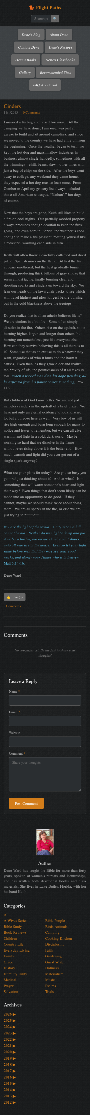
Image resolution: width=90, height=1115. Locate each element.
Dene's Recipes (60, 47)
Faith (49, 950)
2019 (10, 1058)
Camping (52, 932)
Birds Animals (56, 926)
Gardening (53, 955)
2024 (10, 1026)
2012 (10, 1102)
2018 (10, 1064)
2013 (10, 1096)
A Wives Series (15, 920)
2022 (10, 1039)
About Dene (59, 34)
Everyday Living (17, 950)
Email (14, 712)
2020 (10, 1052)
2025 (10, 1020)
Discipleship (54, 944)
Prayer (9, 985)
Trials (49, 991)
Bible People (55, 920)
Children (10, 938)
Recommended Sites (55, 72)
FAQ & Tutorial (45, 84)
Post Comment (26, 803)
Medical (10, 979)
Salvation (11, 991)
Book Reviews (15, 932)
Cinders (12, 106)
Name (14, 691)
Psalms (50, 985)
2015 (10, 1083)
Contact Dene (29, 47)
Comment (17, 753)
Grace (8, 961)
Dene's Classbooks (60, 59)
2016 (10, 1077)
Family (9, 955)
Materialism (54, 973)
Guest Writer (55, 961)
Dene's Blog (31, 34)
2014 (10, 1089)
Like (14, 597)
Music (50, 979)
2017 (10, 1070)
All (6, 914)
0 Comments (31, 112)
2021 (10, 1045)
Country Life (14, 944)
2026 (10, 1014)
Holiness (52, 967)
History (9, 967)
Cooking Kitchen (58, 938)
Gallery (25, 72)
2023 (10, 1033)
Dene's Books (25, 59)
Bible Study (13, 926)
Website (14, 732)
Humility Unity (15, 973)
